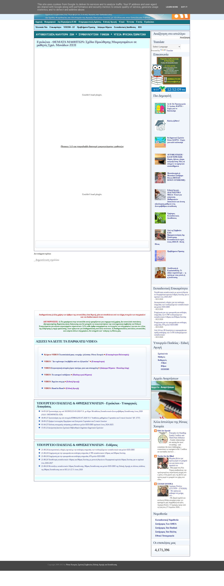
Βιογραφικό (49, 22)
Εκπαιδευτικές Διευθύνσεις (125, 27)
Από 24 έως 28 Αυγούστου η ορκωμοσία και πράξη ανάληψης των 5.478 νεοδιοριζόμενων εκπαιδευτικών (170, 332)
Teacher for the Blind (165, 456)
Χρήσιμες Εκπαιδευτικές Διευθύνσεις (173, 215)
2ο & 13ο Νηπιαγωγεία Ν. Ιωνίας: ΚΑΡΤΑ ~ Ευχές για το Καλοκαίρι (176, 107)
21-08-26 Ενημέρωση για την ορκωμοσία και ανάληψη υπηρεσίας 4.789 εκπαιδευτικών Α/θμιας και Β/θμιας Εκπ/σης (83, 453)
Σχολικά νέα (163, 354)
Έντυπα (130, 22)
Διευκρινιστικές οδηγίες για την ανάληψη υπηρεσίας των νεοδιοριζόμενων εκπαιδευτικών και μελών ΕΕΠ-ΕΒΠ (171, 304)
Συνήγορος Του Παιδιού (166, 528)
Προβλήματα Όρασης (86, 27)
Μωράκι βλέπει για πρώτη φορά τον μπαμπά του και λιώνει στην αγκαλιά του (178, 462)
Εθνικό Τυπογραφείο (164, 536)
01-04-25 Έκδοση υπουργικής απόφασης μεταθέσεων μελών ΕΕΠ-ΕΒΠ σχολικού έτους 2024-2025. (77, 425)
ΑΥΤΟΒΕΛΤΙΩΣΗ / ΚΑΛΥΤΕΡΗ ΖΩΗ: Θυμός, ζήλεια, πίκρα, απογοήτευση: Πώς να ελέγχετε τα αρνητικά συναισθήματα (176, 160)
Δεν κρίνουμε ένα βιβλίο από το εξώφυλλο (70, 361)
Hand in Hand (58, 388)
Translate (169, 51)
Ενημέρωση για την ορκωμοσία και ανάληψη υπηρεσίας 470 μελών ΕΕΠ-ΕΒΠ (170, 323)
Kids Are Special (163, 431)
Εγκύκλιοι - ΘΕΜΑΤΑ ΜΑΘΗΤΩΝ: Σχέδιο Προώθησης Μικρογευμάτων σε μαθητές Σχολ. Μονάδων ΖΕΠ (87, 43)
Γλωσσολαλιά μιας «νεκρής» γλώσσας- (81, 355)
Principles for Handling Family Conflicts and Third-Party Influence (177, 435)
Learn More (172, 7)
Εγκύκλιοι (149, 22)
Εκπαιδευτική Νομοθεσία (166, 520)
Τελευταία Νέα (41, 27)
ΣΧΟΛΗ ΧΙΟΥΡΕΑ (165, 484)
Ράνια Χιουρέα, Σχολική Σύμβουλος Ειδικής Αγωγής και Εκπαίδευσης (91, 565)
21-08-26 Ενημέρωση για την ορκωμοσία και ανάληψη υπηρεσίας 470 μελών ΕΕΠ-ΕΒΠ (73, 456)
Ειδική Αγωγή (110, 22)
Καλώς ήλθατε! (173, 121)
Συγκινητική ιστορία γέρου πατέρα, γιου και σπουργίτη (74, 368)
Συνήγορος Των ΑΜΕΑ (165, 524)
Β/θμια (163, 366)
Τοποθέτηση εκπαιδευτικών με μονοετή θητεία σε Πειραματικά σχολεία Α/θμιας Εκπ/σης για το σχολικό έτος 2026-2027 (171, 294)
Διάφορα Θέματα (104, 27)
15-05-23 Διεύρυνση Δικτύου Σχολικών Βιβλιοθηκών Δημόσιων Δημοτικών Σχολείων (72, 428)
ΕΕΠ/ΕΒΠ (165, 369)
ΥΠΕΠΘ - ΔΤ (69, 27)
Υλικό (121, 22)
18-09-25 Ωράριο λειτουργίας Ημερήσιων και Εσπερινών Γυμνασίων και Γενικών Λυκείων (74, 421)
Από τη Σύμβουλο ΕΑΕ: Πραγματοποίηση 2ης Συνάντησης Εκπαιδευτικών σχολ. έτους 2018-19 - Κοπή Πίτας (170, 237)
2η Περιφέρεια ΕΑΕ (67, 22)
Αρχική (38, 22)
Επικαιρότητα (55, 27)
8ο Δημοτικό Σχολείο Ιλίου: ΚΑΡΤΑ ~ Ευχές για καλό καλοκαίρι (176, 140)
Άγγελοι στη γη (58, 382)
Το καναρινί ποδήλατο (61, 375)
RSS (140, 27)
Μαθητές (161, 357)
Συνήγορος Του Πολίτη (165, 532)
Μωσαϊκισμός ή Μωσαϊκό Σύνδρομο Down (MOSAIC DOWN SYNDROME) (176, 176)
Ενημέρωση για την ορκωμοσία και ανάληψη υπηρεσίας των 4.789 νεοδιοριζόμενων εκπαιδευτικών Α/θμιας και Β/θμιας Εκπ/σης (170, 314)
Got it (184, 7)
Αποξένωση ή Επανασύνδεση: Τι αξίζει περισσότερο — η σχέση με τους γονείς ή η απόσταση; (176, 272)
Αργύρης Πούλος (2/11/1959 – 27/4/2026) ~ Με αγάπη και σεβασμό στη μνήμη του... (178, 491)
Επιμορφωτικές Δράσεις (90, 22)
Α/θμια (163, 363)
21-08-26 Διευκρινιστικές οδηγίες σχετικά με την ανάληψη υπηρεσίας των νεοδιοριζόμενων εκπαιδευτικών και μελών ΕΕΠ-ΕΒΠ (88, 450)
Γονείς (139, 22)
